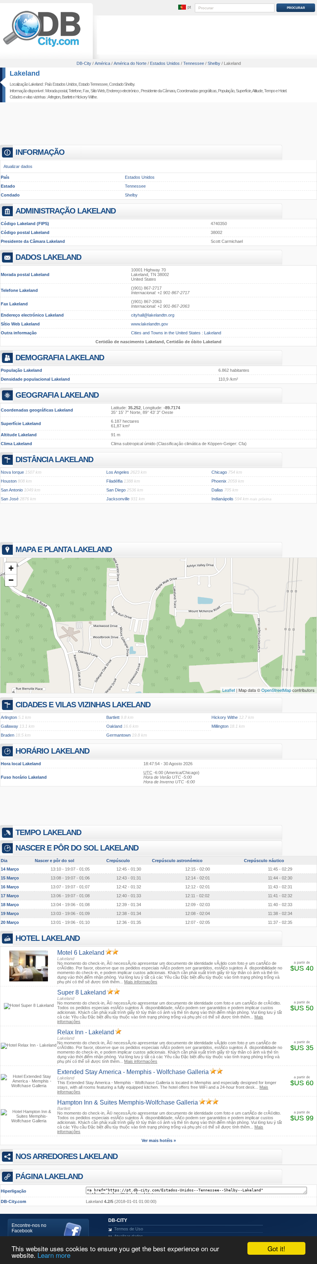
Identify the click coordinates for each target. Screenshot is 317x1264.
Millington (219, 726)
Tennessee (135, 186)
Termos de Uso (128, 1229)
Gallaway (9, 726)
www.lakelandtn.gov (149, 324)
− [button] (11, 580)
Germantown (118, 735)
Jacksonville (118, 498)
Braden (7, 735)
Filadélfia (114, 481)
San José (10, 498)
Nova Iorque (12, 472)
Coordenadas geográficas (196, 90)
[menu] (184, 7)
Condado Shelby (121, 84)
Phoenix (219, 481)
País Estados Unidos (61, 84)
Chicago (219, 472)
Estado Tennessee (92, 84)
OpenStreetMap (276, 690)
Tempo (269, 90)
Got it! (276, 1248)
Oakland (114, 726)
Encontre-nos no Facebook (29, 1228)
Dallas (217, 490)
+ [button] (11, 568)
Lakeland (25, 73)
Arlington (54, 97)
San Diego (116, 490)
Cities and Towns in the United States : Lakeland (176, 332)
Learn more (53, 1255)
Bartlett (67, 97)
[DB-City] (41, 46)
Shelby (131, 195)
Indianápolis (222, 498)
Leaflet (228, 690)
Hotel (282, 90)
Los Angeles (117, 472)
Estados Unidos (140, 177)
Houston (9, 481)
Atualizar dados (17, 166)
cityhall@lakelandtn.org (152, 315)
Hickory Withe (86, 97)
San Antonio (12, 490)
